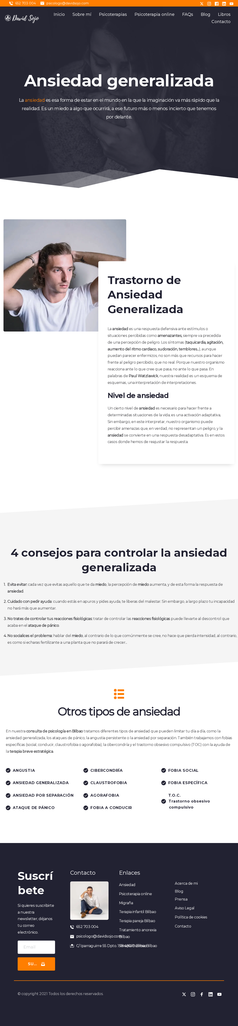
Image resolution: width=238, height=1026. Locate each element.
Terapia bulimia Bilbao (138, 946)
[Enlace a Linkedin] (224, 3)
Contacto (183, 926)
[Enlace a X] (202, 3)
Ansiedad (127, 885)
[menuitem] (59, 14)
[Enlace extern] (22, 18)
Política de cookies (191, 917)
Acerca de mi (186, 883)
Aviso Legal (185, 908)
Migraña (126, 903)
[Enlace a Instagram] (209, 3)
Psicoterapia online (135, 894)
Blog (179, 891)
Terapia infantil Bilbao (137, 912)
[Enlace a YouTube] (231, 3)
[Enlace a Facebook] (216, 3)
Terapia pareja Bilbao (137, 921)
